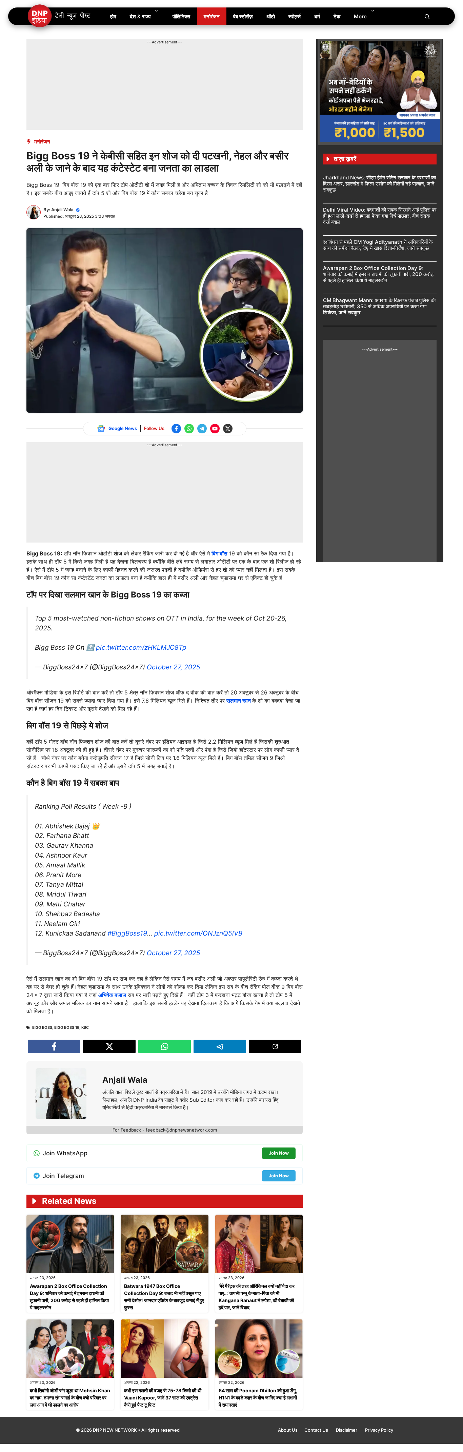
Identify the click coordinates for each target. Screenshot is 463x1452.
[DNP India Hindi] (59, 16)
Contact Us (316, 1430)
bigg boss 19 (66, 1027)
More (360, 16)
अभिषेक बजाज (112, 995)
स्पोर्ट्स (294, 16)
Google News (122, 428)
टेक (337, 16)
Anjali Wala (62, 209)
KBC (85, 1027)
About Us (288, 1430)
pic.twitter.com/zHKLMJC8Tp (141, 647)
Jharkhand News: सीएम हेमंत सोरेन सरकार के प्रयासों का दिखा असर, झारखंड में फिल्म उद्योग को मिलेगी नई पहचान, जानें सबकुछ (379, 183)
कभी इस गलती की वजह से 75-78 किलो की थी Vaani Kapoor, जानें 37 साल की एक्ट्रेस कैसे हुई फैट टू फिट (162, 1398)
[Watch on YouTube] (215, 428)
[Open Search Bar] (427, 16)
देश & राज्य (140, 16)
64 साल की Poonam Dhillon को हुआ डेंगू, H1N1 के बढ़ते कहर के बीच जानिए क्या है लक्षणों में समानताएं (258, 1398)
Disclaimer (347, 1430)
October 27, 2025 (173, 667)
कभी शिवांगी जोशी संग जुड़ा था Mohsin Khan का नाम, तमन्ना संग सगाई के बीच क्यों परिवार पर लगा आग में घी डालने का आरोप (70, 1398)
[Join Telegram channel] (202, 428)
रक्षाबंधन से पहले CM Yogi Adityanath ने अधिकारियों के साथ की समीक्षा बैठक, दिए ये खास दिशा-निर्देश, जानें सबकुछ (378, 245)
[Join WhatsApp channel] (189, 428)
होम (113, 16)
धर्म (317, 16)
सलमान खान (239, 700)
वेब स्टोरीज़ (243, 16)
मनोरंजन (212, 16)
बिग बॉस (219, 553)
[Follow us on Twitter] (228, 428)
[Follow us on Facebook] (176, 428)
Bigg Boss (42, 1027)
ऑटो (270, 16)
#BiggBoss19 (127, 933)
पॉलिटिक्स (181, 16)
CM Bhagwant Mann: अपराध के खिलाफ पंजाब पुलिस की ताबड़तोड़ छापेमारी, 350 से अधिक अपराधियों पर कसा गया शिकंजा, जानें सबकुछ (379, 306)
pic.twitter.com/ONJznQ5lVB (198, 933)
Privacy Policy (379, 1430)
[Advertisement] (149, 60)
